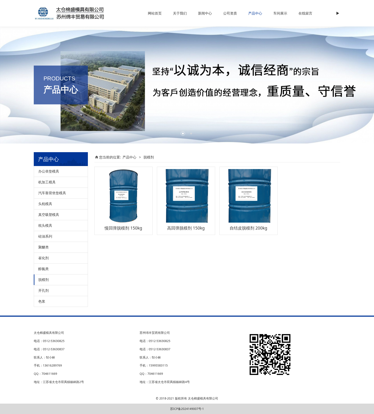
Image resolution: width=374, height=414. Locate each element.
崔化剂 (43, 258)
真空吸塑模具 (48, 214)
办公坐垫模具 (48, 171)
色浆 (41, 301)
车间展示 (280, 13)
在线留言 (305, 13)
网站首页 (155, 13)
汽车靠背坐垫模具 (52, 193)
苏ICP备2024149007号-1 (187, 409)
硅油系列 (45, 236)
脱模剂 (43, 279)
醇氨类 (43, 268)
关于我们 (180, 13)
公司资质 (230, 13)
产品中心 (255, 13)
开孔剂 (43, 290)
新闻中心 (205, 13)
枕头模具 (45, 225)
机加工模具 (47, 182)
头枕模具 (45, 203)
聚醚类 (43, 247)
